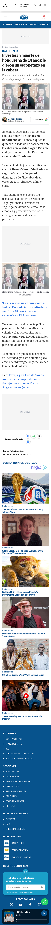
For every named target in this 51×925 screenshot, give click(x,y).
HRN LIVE (10, 806)
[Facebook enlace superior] (40, 5)
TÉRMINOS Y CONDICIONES (20, 753)
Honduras (7, 454)
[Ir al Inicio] (24, 17)
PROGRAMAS (7, 24)
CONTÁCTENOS (13, 739)
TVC (15, 4)
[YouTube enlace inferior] (20, 904)
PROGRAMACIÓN (14, 801)
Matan (16, 454)
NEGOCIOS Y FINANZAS (39, 24)
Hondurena (26, 454)
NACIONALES (21, 24)
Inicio (4, 47)
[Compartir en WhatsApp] (33, 436)
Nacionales (13, 47)
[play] (44, 913)
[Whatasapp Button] (44, 901)
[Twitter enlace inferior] (11, 904)
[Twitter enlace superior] (35, 5)
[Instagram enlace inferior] (39, 904)
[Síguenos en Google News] (28, 441)
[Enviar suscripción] (42, 887)
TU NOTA (5, 5)
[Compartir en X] (39, 436)
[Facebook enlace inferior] (30, 904)
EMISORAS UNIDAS (24, 5)
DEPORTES (11, 796)
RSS (7, 748)
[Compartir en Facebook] (28, 436)
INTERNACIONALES (15, 791)
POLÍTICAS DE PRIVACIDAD (19, 758)
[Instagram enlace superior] (45, 5)
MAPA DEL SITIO (13, 743)
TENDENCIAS (12, 786)
